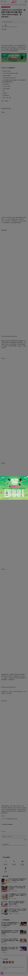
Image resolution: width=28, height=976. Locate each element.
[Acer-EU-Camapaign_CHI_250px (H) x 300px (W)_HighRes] (14, 487)
